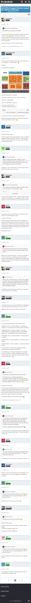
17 (19, 580)
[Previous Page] (8, 580)
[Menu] (29, 1)
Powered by (15, 601)
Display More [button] (15, 193)
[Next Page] (22, 580)
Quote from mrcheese (10, 491)
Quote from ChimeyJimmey (11, 28)
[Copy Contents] (28, 110)
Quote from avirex (9, 246)
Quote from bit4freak (10, 157)
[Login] (25, 2)
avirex (12, 400)
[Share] (29, 14)
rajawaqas (13, 46)
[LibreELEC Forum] (6, 1)
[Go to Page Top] (28, 601)
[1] (4, 112)
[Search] (21, 1)
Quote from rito (8, 277)
